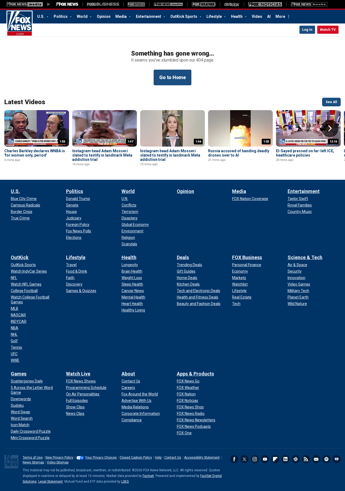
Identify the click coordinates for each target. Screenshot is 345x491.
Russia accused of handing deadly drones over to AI (238, 153)
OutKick (20, 257)
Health (237, 16)
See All (331, 102)
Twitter (244, 459)
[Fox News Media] (67, 4)
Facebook (234, 459)
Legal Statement (50, 481)
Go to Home (172, 77)
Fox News (19, 23)
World (82, 16)
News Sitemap (33, 462)
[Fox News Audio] (168, 4)
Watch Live (78, 374)
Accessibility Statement (202, 457)
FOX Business (247, 257)
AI (269, 16)
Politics (61, 16)
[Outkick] (232, 4)
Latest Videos (24, 102)
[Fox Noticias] (265, 4)
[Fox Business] (103, 4)
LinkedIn (285, 459)
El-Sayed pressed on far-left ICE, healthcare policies (305, 153)
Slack (296, 459)
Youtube (265, 459)
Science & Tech (305, 257)
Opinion (104, 16)
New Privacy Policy (59, 457)
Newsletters (316, 459)
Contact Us (172, 457)
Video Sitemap (57, 462)
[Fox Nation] (136, 4)
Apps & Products (195, 374)
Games (18, 374)
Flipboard (275, 459)
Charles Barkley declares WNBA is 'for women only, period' (34, 153)
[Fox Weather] (203, 4)
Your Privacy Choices (101, 457)
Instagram (255, 459)
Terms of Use (33, 457)
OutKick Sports (184, 16)
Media (121, 16)
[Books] (309, 4)
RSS (306, 459)
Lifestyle (214, 16)
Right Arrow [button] (330, 128)
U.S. (41, 16)
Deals (183, 257)
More (280, 16)
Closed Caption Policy (136, 457)
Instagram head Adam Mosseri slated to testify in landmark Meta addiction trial (102, 155)
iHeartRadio (337, 459)
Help (158, 457)
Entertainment (149, 16)
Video (257, 16)
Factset (148, 476)
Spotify (326, 459)
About (128, 374)
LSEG (125, 481)
